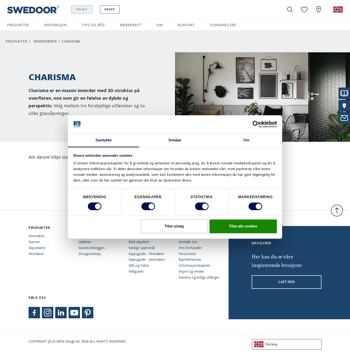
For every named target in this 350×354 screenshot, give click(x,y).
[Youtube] (74, 312)
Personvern (187, 253)
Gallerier (85, 242)
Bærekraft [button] (130, 25)
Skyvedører (37, 248)
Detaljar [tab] (175, 140)
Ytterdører (36, 253)
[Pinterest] (87, 312)
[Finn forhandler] (344, 105)
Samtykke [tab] (103, 140)
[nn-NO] (338, 9)
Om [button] (159, 25)
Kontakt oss (188, 242)
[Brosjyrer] (344, 93)
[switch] (148, 206)
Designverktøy (90, 253)
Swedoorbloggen (92, 248)
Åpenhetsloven (190, 259)
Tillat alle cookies (243, 226)
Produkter (16, 41)
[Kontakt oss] (344, 118)
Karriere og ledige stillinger (199, 277)
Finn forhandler (190, 248)
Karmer (34, 242)
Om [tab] (246, 140)
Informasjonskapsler (194, 265)
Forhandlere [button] (223, 25)
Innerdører (45, 41)
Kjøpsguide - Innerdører (147, 259)
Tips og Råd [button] (93, 25)
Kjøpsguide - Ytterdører (146, 253)
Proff (110, 9)
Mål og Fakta (139, 265)
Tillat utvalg (174, 226)
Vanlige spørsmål (142, 248)
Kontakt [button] (186, 25)
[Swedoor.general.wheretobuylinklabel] (318, 9)
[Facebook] (34, 312)
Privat (82, 9)
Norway (271, 344)
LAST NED (286, 282)
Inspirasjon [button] (55, 25)
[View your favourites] (304, 9)
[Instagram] (47, 312)
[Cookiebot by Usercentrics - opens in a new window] (256, 124)
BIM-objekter (139, 242)
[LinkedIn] (61, 312)
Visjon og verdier (191, 271)
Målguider (136, 271)
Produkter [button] (18, 25)
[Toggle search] (290, 9)
